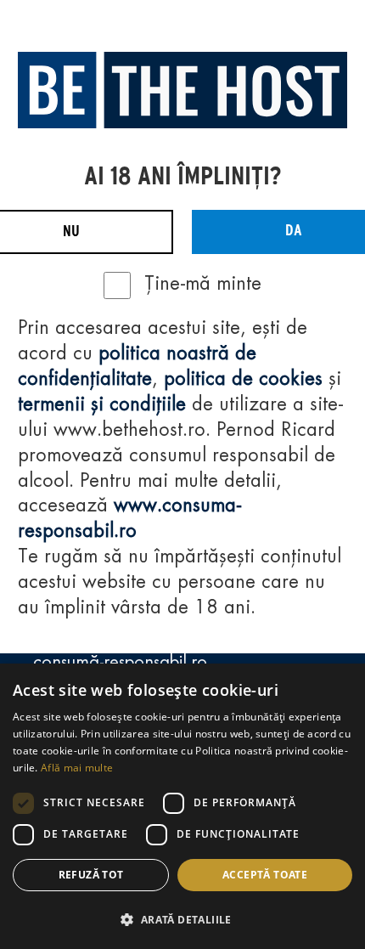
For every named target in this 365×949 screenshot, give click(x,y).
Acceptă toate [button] (264, 874)
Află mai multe (77, 767)
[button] (182, 919)
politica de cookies (243, 380)
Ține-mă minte (202, 284)
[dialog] (182, 806)
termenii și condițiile (102, 405)
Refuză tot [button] (91, 874)
